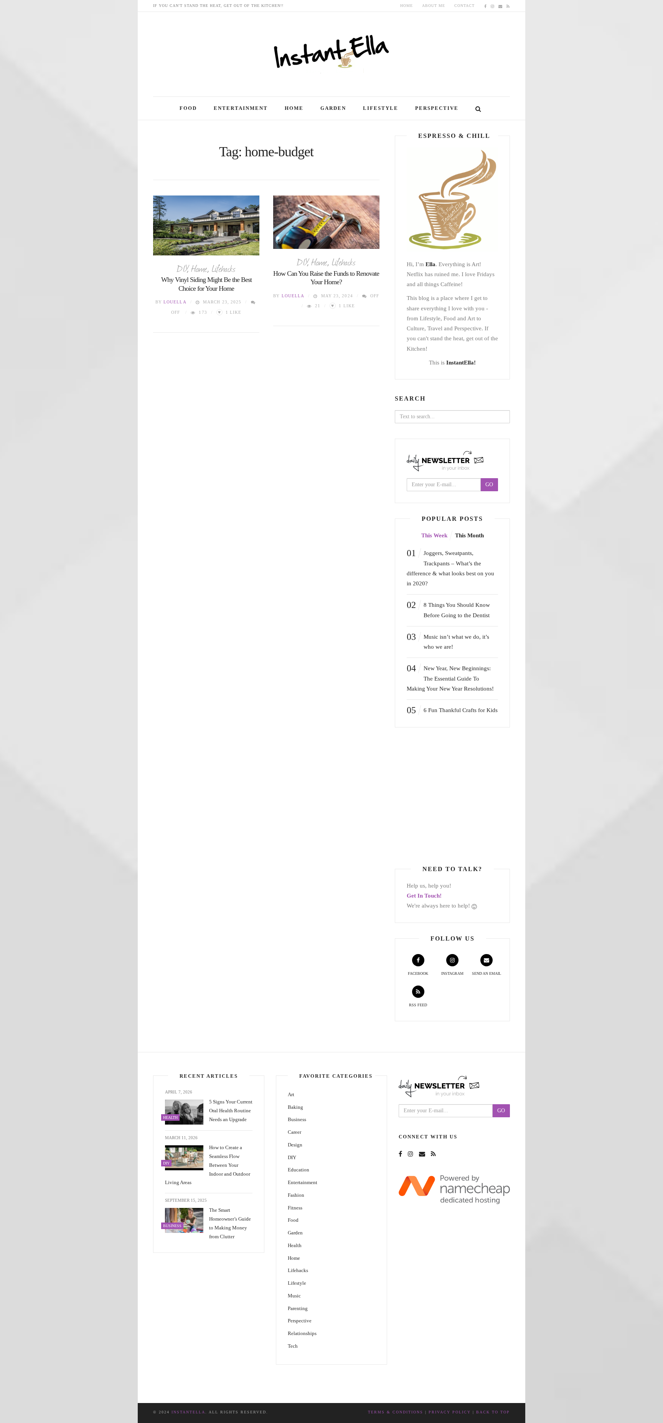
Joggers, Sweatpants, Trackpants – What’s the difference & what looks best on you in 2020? (450, 567)
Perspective (436, 108)
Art (291, 1094)
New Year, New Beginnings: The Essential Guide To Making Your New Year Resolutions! (450, 677)
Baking (295, 1107)
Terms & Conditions (395, 1412)
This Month (469, 535)
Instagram (452, 973)
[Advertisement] (459, 796)
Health (295, 1245)
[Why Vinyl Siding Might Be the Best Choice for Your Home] (206, 225)
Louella (174, 302)
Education (298, 1170)
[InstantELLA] (331, 51)
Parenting (298, 1308)
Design (295, 1145)
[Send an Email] (500, 5)
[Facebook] (485, 5)
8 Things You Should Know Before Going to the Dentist (448, 609)
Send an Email (486, 973)
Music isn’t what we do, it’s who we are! (448, 641)
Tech (293, 1346)
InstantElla (188, 1412)
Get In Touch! (424, 896)
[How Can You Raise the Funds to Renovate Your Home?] (326, 222)
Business (297, 1119)
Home (406, 5)
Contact (464, 5)
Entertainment (241, 108)
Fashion (296, 1195)
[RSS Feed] (508, 5)
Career (294, 1132)
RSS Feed (418, 1005)
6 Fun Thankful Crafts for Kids (452, 710)
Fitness (295, 1208)
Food (188, 108)
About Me (433, 5)
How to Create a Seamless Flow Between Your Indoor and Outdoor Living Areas (207, 1165)
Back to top (493, 1412)
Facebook (418, 973)
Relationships (302, 1333)
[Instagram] (493, 5)
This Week (434, 535)
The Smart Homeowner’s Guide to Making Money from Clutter (230, 1223)
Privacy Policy (450, 1412)
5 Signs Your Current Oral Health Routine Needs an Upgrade (230, 1110)
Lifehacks (224, 268)
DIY (182, 268)
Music (294, 1296)
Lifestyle (380, 108)
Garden (333, 108)
